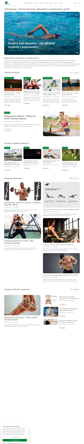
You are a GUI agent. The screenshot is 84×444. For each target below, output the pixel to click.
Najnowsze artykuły (29, 3)
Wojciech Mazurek (11, 50)
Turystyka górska (47, 78)
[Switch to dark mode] (79, 3)
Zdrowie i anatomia (49, 3)
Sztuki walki (27, 78)
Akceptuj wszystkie (15, 440)
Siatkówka (61, 3)
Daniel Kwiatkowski (8, 96)
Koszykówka (66, 78)
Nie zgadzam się (14, 437)
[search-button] (75, 3)
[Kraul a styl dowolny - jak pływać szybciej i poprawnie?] (42, 33)
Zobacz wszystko (74, 73)
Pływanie (11, 39)
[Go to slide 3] (77, 52)
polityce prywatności (19, 434)
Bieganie (36, 3)
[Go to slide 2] (76, 52)
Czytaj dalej (7, 130)
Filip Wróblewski (26, 164)
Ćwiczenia (41, 3)
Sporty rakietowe (9, 78)
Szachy (55, 3)
